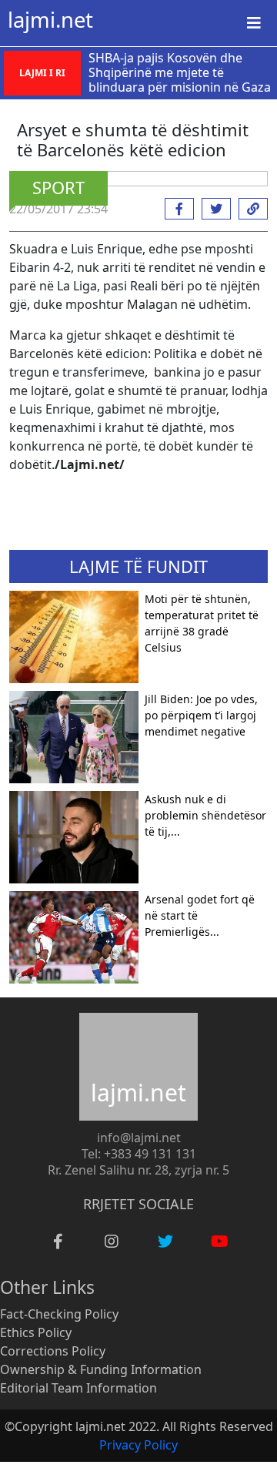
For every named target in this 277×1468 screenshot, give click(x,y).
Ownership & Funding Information (101, 1369)
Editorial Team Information (78, 1387)
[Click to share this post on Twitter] (212, 209)
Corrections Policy (52, 1350)
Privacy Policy (138, 1444)
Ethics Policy (36, 1332)
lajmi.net (50, 19)
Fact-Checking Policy (59, 1313)
